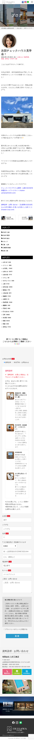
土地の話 (5, 293)
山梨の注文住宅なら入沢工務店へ (15, 732)
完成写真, (26, 57)
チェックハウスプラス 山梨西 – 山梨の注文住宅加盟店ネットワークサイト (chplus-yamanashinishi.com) (17, 190)
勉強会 (5, 290)
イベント (5, 265)
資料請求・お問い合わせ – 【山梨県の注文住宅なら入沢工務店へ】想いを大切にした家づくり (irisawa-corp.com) (16, 207)
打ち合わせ (6, 311)
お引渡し (5, 268)
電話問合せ (7, 673)
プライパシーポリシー (18, 621)
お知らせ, (20, 57)
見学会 (7, 59)
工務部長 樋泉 (6, 247)
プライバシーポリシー (8, 735)
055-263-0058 (13, 666)
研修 (4, 324)
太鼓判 (5, 299)
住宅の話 (5, 287)
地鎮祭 (5, 296)
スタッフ (5, 241)
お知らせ (5, 271)
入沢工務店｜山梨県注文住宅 (7, 28)
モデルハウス (7, 280)
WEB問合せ (26, 673)
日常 (4, 314)
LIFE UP (5, 262)
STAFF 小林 (13, 59)
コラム (5, 277)
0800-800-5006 (14, 664)
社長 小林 (5, 251)
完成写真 (5, 302)
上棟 (4, 284)
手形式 (5, 308)
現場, (2, 59)
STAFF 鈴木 (5, 238)
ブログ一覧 (19, 28)
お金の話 (5, 274)
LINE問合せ (17, 673)
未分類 (5, 317)
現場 (4, 321)
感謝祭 (5, 305)
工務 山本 (5, 244)
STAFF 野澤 (5, 235)
